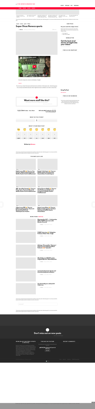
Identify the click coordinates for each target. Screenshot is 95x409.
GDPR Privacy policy (75, 359)
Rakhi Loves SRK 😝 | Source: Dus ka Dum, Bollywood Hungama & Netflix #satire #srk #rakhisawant (26, 173)
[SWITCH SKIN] (74, 8)
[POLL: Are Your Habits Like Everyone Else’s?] (74, 12)
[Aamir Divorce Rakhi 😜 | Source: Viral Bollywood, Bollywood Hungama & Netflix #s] (47, 181)
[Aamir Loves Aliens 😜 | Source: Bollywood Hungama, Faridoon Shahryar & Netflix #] (47, 200)
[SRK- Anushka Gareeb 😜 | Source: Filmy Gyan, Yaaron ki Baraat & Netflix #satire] (26, 181)
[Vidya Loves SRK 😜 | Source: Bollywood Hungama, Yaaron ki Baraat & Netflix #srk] (26, 200)
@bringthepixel (63, 92)
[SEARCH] (76, 8)
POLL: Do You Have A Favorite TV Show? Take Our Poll (20, 16)
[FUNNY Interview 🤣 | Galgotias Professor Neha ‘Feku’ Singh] (26, 237)
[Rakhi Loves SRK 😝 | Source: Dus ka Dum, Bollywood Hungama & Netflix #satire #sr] (26, 164)
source (20, 83)
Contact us (69, 359)
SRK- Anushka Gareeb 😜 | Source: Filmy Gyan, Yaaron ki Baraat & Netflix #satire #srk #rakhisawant (26, 190)
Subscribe (47, 350)
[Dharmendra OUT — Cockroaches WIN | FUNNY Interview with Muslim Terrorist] (26, 224)
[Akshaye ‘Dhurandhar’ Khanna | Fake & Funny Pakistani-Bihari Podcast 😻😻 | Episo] (26, 250)
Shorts (33, 8)
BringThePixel (65, 90)
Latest (62, 5)
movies (40, 216)
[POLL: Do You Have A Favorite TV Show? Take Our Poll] (21, 12)
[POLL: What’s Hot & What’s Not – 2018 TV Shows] (31, 12)
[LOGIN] (78, 8)
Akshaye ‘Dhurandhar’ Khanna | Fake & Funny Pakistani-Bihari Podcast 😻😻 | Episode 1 (46, 246)
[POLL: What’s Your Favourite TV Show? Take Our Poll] (63, 12)
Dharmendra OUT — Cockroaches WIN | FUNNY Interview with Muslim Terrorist (47, 221)
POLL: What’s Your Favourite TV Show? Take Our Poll (63, 16)
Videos (24, 8)
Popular (67, 5)
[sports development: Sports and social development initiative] (26, 275)
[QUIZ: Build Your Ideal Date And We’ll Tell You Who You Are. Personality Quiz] (42, 12)
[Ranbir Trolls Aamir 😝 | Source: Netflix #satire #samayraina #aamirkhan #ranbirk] (47, 164)
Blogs (29, 8)
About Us (64, 359)
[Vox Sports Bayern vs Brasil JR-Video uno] (26, 288)
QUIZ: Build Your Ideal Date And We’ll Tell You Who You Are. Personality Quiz (42, 16)
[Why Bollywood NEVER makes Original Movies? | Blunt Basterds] (26, 263)
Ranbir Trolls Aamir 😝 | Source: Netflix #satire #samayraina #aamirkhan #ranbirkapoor (46, 173)
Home (20, 8)
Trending (76, 5)
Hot (72, 5)
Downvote (47, 120)
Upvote (25, 120)
